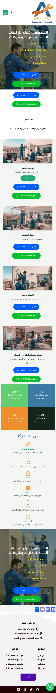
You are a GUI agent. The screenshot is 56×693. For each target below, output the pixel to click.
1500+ (15, 391)
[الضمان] (28, 488)
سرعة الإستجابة (28, 449)
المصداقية (28, 521)
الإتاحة (28, 507)
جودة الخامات (28, 478)
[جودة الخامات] (28, 473)
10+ (41, 391)
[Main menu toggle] (5, 12)
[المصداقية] (28, 517)
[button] (12, 12)
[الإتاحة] (28, 502)
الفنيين (28, 463)
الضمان (28, 492)
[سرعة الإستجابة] (28, 444)
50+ (15, 415)
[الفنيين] (28, 459)
